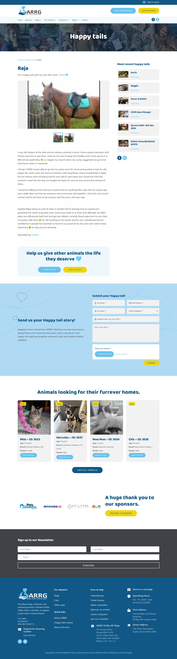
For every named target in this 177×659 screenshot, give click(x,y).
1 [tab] (46, 515)
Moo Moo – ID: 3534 (106, 439)
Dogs (60, 404)
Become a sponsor (121, 513)
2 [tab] (49, 515)
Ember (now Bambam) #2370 (143, 142)
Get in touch (153, 2)
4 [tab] (55, 515)
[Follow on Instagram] (157, 19)
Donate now (148, 11)
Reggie (134, 86)
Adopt (37, 20)
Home (20, 20)
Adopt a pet (49, 269)
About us (28, 20)
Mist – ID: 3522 (30, 439)
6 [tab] (60, 515)
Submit (151, 363)
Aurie (134, 72)
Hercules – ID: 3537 (69, 437)
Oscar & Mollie (139, 99)
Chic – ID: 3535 (139, 439)
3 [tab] (52, 515)
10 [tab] (71, 515)
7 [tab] (63, 515)
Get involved (49, 20)
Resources (63, 20)
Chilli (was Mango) (141, 112)
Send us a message (143, 589)
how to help (75, 269)
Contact (85, 20)
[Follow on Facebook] (153, 19)
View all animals (87, 470)
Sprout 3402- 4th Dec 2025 (142, 126)
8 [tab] (66, 515)
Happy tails (30, 60)
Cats (23, 404)
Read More (135, 77)
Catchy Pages (126, 652)
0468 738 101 (109, 641)
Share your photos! (102, 348)
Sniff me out (29, 455)
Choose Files (104, 354)
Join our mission (123, 11)
